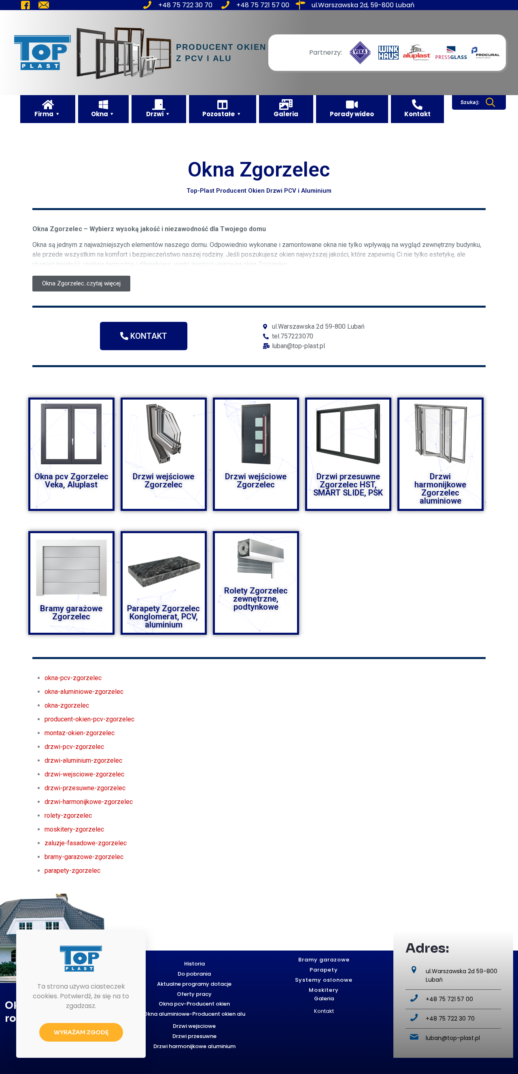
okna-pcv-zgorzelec (73, 678)
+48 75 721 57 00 (449, 999)
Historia (194, 964)
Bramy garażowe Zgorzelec (71, 612)
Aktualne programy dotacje (194, 984)
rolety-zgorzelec (68, 815)
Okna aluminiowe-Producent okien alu (194, 1014)
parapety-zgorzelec (72, 870)
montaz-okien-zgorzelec (80, 733)
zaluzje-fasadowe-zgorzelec (86, 843)
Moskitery (324, 990)
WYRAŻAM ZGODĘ (81, 1032)
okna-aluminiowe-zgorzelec (84, 691)
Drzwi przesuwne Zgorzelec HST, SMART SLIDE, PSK (348, 485)
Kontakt (324, 1011)
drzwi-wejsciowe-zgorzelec (84, 774)
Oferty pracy (194, 994)
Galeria (324, 998)
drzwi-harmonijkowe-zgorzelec (89, 802)
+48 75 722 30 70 (450, 1018)
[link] (360, 52)
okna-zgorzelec (67, 705)
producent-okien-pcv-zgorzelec (89, 719)
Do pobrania (194, 974)
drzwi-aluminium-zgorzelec (83, 760)
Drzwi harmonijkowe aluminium (194, 1046)
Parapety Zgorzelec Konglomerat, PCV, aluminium (163, 617)
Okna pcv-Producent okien (194, 1004)
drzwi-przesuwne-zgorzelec (85, 788)
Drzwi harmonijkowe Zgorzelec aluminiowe (440, 489)
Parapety (324, 970)
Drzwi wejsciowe (194, 1026)
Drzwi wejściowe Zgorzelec (163, 480)
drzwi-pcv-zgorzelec (74, 747)
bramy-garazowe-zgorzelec (84, 857)
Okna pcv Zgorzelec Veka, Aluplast (71, 480)
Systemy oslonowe (323, 980)
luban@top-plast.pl (453, 1038)
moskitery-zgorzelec (74, 829)
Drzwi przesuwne (194, 1036)
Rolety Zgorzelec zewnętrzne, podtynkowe (256, 599)
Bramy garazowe (324, 959)
